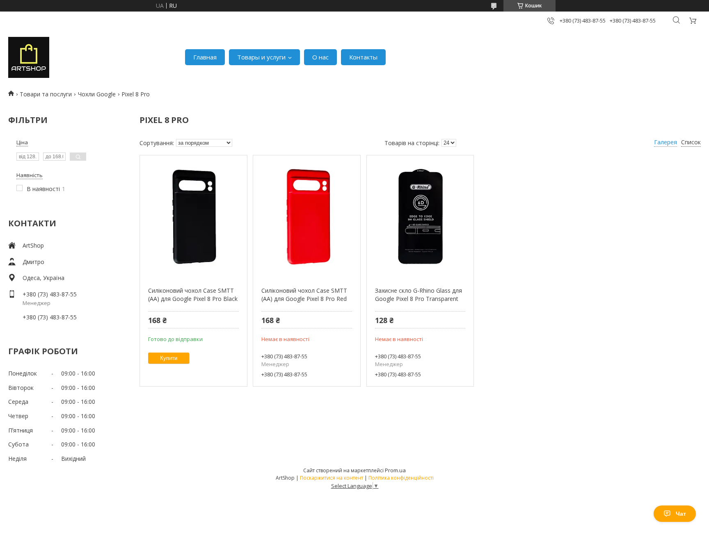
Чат (681, 513)
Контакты (363, 57)
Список (691, 142)
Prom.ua (395, 470)
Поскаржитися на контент (331, 477)
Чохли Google (97, 94)
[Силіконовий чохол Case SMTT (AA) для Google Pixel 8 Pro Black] (193, 216)
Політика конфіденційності (401, 477)
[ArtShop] (28, 57)
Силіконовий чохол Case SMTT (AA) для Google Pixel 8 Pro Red (304, 295)
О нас (320, 57)
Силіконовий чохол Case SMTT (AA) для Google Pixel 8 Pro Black (193, 295)
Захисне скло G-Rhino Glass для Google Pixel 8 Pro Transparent (418, 295)
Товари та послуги (46, 94)
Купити (168, 358)
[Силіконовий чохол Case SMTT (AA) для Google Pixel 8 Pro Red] (306, 216)
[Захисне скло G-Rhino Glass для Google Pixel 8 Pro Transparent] (420, 216)
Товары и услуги (261, 57)
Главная (205, 57)
